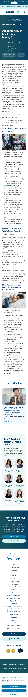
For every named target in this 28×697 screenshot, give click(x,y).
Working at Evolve (8, 664)
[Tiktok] (14, 645)
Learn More (14, 3)
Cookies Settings (14, 694)
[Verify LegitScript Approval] (20, 652)
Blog (8, 20)
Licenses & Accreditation (14, 672)
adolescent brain (8, 185)
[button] (14, 24)
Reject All (14, 690)
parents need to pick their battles (16, 270)
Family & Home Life (9, 55)
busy (21, 199)
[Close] (25, 675)
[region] (14, 685)
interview (9, 161)
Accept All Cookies (14, 686)
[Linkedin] (20, 645)
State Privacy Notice (20, 668)
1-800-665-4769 (22, 6)
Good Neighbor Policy (19, 664)
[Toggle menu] (24, 12)
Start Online (10, 12)
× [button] (26, 1)
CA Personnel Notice (8, 668)
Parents (21, 55)
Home (3, 20)
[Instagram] (11, 645)
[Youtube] (17, 645)
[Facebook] (8, 645)
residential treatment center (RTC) (13, 361)
